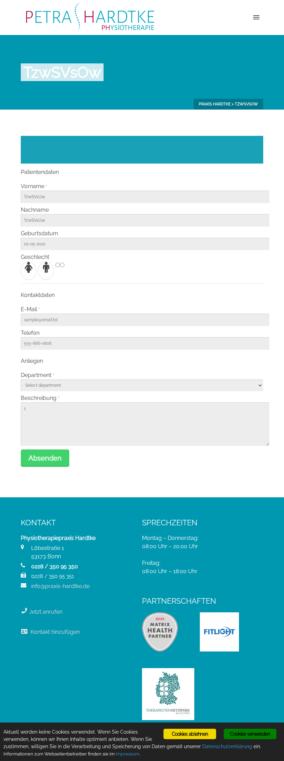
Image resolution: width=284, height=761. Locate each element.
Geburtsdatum (39, 233)
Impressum (127, 753)
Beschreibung (38, 398)
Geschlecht (35, 257)
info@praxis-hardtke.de (60, 586)
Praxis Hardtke (215, 104)
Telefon (30, 333)
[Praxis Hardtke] (90, 17)
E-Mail (29, 309)
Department (36, 375)
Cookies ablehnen (190, 734)
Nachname (35, 210)
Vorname (32, 186)
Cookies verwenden (250, 734)
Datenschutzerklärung (227, 746)
